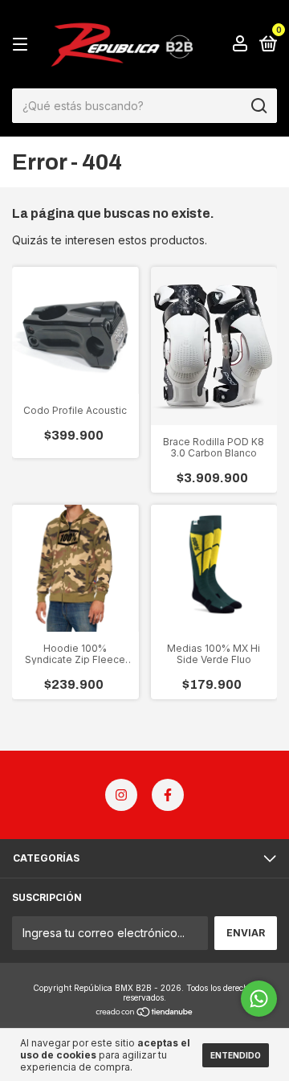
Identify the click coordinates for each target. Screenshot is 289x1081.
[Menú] (23, 45)
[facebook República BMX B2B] (168, 795)
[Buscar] (258, 106)
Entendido (235, 1055)
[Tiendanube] (145, 1013)
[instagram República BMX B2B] (121, 795)
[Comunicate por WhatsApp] (259, 999)
